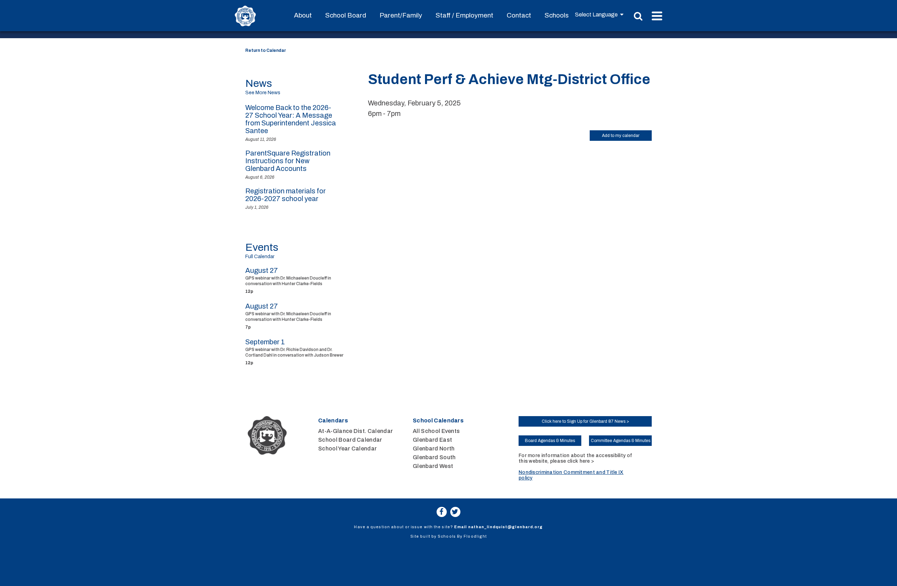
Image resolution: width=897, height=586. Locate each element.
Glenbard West (433, 466)
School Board (345, 15)
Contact (519, 15)
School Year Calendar (347, 448)
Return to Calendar (265, 50)
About (303, 15)
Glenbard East (432, 440)
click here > (580, 461)
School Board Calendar (350, 440)
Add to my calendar (620, 135)
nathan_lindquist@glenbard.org (505, 527)
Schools (557, 15)
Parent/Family (400, 15)
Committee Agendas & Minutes (620, 440)
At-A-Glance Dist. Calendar (355, 431)
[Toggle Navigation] (657, 16)
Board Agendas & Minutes (550, 440)
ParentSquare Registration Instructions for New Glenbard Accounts (287, 160)
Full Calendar (259, 256)
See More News (262, 92)
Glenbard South (434, 457)
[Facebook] (442, 512)
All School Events (436, 431)
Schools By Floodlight (462, 536)
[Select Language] (599, 14)
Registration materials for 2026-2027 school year (285, 194)
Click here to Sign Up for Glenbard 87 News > (585, 421)
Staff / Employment (464, 15)
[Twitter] (455, 512)
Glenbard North (433, 448)
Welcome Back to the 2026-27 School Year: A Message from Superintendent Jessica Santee (290, 119)
